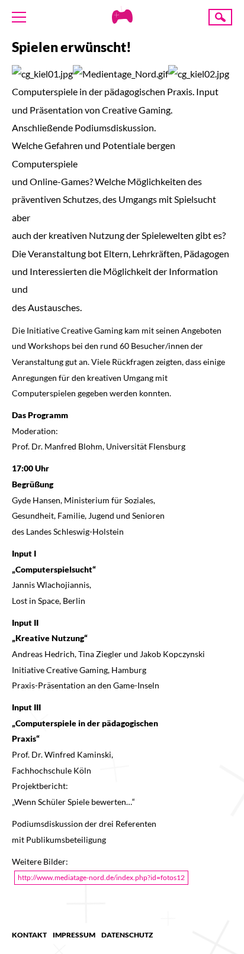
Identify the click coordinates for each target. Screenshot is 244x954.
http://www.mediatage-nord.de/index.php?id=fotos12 (101, 877)
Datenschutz (127, 934)
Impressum (74, 934)
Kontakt (29, 934)
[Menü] (19, 17)
